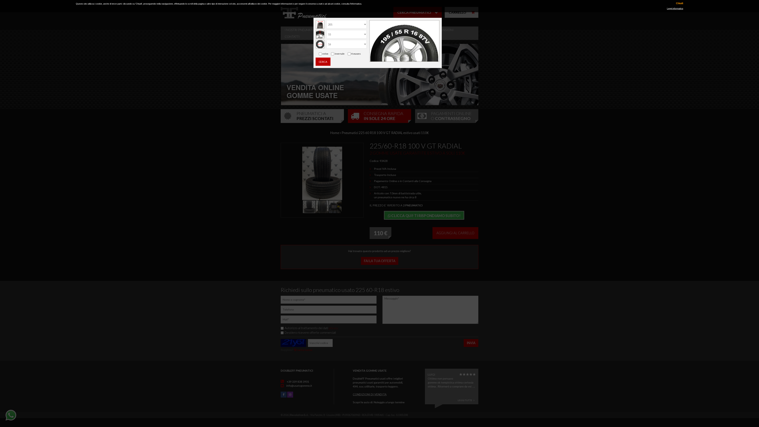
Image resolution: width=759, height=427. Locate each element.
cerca (322, 61)
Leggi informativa (675, 8)
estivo (325, 53)
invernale (340, 53)
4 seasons (356, 53)
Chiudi (679, 3)
